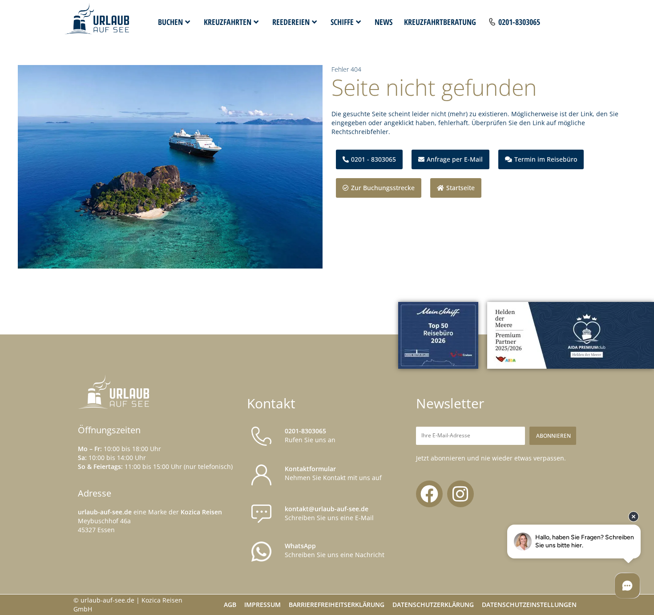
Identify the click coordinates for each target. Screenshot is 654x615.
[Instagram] (460, 494)
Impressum (262, 604)
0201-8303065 (519, 21)
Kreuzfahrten (227, 21)
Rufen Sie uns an (310, 435)
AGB (230, 604)
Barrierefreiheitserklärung (336, 604)
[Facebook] (429, 494)
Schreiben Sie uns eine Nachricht (334, 550)
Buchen (170, 21)
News (383, 21)
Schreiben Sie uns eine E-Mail (329, 513)
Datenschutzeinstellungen (529, 604)
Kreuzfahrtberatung (440, 21)
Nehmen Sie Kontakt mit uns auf (333, 473)
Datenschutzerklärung (433, 604)
